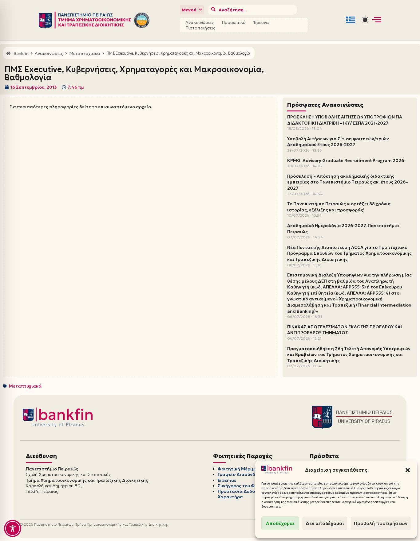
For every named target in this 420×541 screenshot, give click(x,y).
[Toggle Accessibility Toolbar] (13, 528)
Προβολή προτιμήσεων (380, 523)
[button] (408, 470)
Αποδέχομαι (280, 523)
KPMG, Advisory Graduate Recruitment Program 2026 (345, 160)
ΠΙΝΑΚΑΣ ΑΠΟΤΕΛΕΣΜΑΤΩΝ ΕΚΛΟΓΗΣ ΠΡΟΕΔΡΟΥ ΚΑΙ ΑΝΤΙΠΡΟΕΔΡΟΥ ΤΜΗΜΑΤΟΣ (344, 330)
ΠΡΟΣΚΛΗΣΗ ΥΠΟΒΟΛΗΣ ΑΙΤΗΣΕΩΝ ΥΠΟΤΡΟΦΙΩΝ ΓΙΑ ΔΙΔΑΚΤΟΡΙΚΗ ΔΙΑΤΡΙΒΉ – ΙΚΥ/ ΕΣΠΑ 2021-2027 (344, 120)
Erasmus (227, 480)
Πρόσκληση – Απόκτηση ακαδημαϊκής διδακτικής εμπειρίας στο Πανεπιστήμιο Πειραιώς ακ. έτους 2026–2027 (347, 182)
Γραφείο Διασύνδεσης (242, 474)
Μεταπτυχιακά (25, 386)
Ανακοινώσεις (199, 22)
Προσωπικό (234, 22)
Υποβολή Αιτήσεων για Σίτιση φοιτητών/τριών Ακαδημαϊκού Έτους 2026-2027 (338, 142)
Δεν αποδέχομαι (325, 523)
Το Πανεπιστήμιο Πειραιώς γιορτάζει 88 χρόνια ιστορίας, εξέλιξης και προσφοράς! (339, 207)
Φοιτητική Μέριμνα (239, 469)
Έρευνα (261, 22)
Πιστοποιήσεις (200, 28)
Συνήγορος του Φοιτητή (243, 486)
